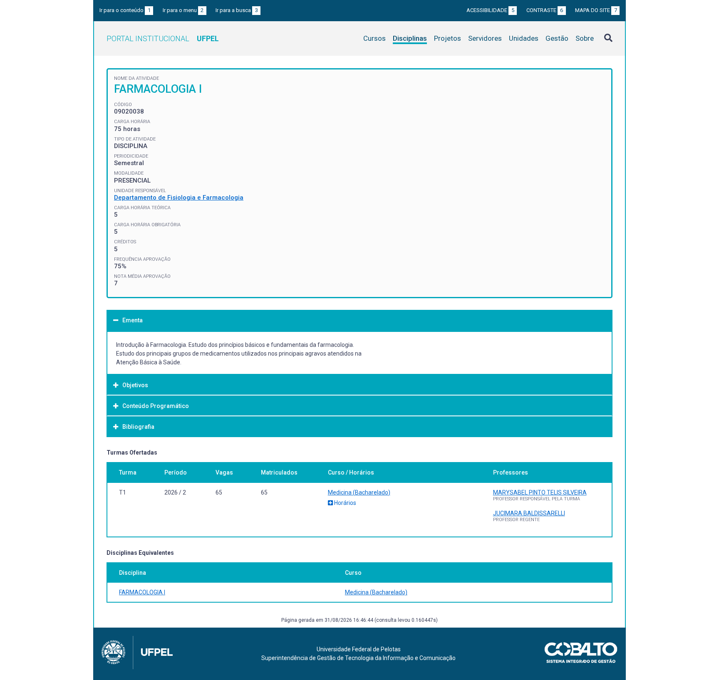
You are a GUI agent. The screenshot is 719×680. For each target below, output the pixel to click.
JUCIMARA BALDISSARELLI (529, 513)
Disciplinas (410, 38)
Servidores (485, 38)
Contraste (544, 10)
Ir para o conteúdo (125, 10)
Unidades (523, 38)
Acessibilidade (490, 10)
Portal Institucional (163, 38)
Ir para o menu (183, 10)
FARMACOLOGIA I (142, 592)
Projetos (447, 38)
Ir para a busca (237, 10)
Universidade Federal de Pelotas (359, 649)
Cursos (374, 38)
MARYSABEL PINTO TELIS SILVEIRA (540, 492)
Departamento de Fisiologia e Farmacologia (178, 197)
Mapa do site (596, 10)
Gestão (556, 38)
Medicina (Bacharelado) (359, 492)
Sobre (584, 38)
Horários (344, 502)
